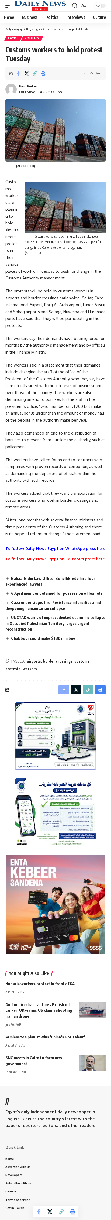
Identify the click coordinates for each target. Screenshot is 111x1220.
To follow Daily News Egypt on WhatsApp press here (55, 548)
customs (82, 661)
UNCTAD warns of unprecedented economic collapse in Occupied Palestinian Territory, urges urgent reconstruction (55, 623)
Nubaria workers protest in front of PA (40, 983)
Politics (32, 38)
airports (34, 661)
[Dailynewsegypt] (40, 6)
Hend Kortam (28, 86)
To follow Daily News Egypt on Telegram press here (55, 558)
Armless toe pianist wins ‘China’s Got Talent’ (45, 1036)
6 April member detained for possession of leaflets (56, 593)
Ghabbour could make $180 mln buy (43, 638)
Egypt (13, 38)
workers (30, 669)
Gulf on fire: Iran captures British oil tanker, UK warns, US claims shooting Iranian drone (38, 1010)
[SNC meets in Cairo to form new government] (92, 1063)
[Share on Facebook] (18, 73)
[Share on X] (26, 73)
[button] (10, 6)
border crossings (57, 661)
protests (12, 669)
